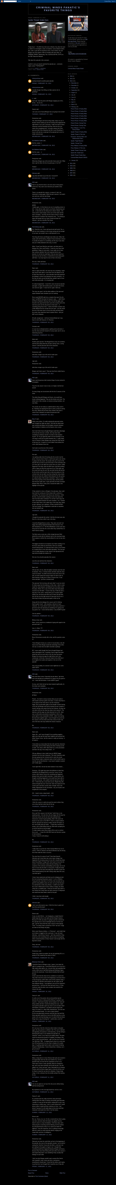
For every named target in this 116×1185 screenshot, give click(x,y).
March (73, 104)
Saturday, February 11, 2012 (42, 1051)
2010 (71, 165)
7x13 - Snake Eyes (38, 69)
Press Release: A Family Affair (79, 145)
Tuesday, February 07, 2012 (42, 114)
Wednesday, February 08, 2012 (43, 136)
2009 (71, 168)
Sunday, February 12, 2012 (42, 1112)
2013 (71, 78)
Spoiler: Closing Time (76, 143)
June (72, 97)
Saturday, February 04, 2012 (42, 105)
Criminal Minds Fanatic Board (75, 68)
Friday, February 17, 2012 (41, 1166)
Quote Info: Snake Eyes (77, 152)
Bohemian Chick (36, 962)
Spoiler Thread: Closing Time (78, 150)
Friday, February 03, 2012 (41, 83)
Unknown (34, 173)
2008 (71, 170)
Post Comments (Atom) (41, 1176)
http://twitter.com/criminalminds (77, 54)
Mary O (34, 419)
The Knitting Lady (36, 227)
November (74, 85)
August (73, 92)
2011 (71, 163)
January (73, 160)
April (72, 102)
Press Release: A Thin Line (78, 148)
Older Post (62, 1173)
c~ (33, 98)
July (72, 95)
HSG (33, 182)
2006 (71, 175)
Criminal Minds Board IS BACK (79, 157)
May (72, 99)
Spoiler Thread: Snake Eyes (78, 155)
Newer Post (31, 1173)
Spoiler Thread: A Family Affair (79, 132)
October (73, 87)
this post (78, 43)
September (74, 90)
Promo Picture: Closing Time (78, 123)
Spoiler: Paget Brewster (77, 141)
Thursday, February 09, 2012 (43, 264)
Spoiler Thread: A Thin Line (78, 134)
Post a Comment (32, 1170)
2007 (71, 173)
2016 (71, 76)
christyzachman (36, 78)
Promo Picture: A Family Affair (79, 109)
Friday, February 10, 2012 (41, 991)
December (74, 83)
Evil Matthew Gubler (37, 140)
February (73, 106)
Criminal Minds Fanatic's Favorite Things (58, 9)
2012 (71, 81)
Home (46, 1173)
